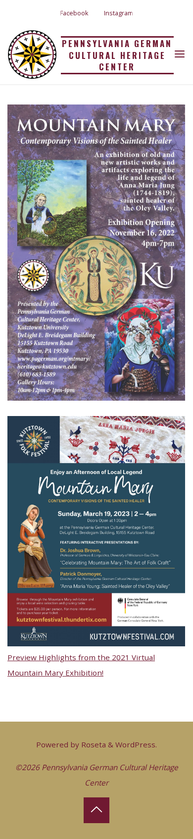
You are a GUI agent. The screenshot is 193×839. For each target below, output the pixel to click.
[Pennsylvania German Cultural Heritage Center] (32, 53)
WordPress (135, 744)
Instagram (118, 12)
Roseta (92, 744)
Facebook (74, 12)
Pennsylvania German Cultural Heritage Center (117, 55)
